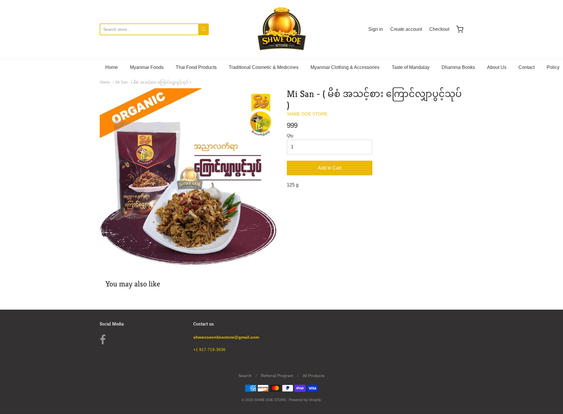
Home (111, 67)
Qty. (290, 135)
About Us (496, 67)
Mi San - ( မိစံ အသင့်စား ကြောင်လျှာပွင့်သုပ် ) (153, 82)
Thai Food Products (196, 67)
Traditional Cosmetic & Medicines (264, 67)
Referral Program (277, 375)
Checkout (439, 29)
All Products (314, 375)
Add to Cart (329, 167)
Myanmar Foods (147, 67)
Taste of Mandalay (411, 67)
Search (245, 375)
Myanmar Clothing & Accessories (345, 67)
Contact (526, 67)
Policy (553, 67)
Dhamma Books (458, 67)
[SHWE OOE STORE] (281, 29)
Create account (406, 29)
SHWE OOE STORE (307, 113)
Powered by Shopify (304, 400)
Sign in (375, 29)
